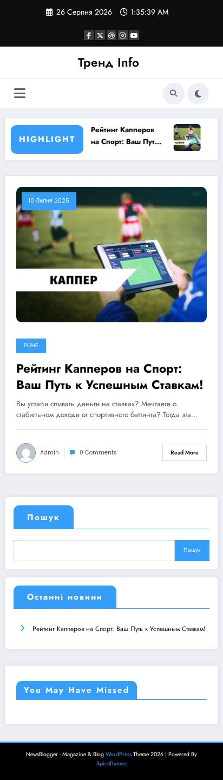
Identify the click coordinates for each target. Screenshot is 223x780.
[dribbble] (111, 35)
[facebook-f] (89, 35)
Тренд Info (108, 62)
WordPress (119, 754)
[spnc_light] (198, 94)
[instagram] (123, 35)
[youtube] (134, 35)
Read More (184, 452)
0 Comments (98, 452)
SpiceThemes (111, 763)
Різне (31, 345)
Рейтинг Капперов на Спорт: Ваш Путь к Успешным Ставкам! (124, 136)
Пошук (43, 517)
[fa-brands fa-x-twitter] (100, 35)
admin (49, 452)
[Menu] (20, 93)
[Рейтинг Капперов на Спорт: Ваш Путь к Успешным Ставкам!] (111, 254)
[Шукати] (174, 94)
